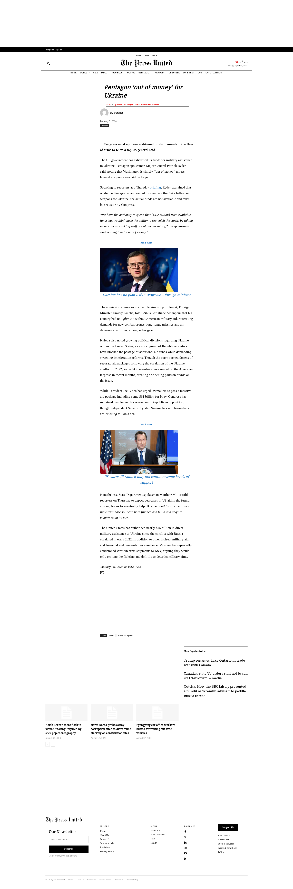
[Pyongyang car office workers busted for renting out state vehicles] (157, 712)
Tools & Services (226, 843)
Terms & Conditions (227, 848)
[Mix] (194, 132)
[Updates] (105, 112)
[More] (256, 132)
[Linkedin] (155, 132)
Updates (118, 104)
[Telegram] (186, 132)
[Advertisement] (146, 23)
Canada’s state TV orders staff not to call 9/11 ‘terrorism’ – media (216, 675)
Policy (221, 852)
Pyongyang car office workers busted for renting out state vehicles (155, 729)
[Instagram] (185, 848)
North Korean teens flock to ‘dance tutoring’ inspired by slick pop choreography (63, 729)
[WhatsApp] (147, 132)
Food (153, 838)
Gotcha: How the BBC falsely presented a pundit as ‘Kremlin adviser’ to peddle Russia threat (215, 691)
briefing (155, 187)
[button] (48, 63)
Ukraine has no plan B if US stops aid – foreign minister (147, 295)
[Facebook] (124, 132)
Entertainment (158, 834)
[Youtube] (185, 853)
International (224, 835)
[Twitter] (185, 837)
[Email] (170, 132)
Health (154, 842)
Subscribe (68, 849)
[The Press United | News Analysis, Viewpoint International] (146, 63)
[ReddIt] (139, 132)
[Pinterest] (163, 132)
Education (155, 830)
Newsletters (223, 839)
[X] (131, 132)
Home (109, 104)
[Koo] (248, 132)
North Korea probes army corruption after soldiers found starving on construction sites (111, 729)
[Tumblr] (178, 132)
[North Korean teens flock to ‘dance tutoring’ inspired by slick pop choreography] (66, 712)
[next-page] (53, 744)
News (111, 635)
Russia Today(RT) (125, 635)
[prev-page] (47, 744)
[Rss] (185, 859)
